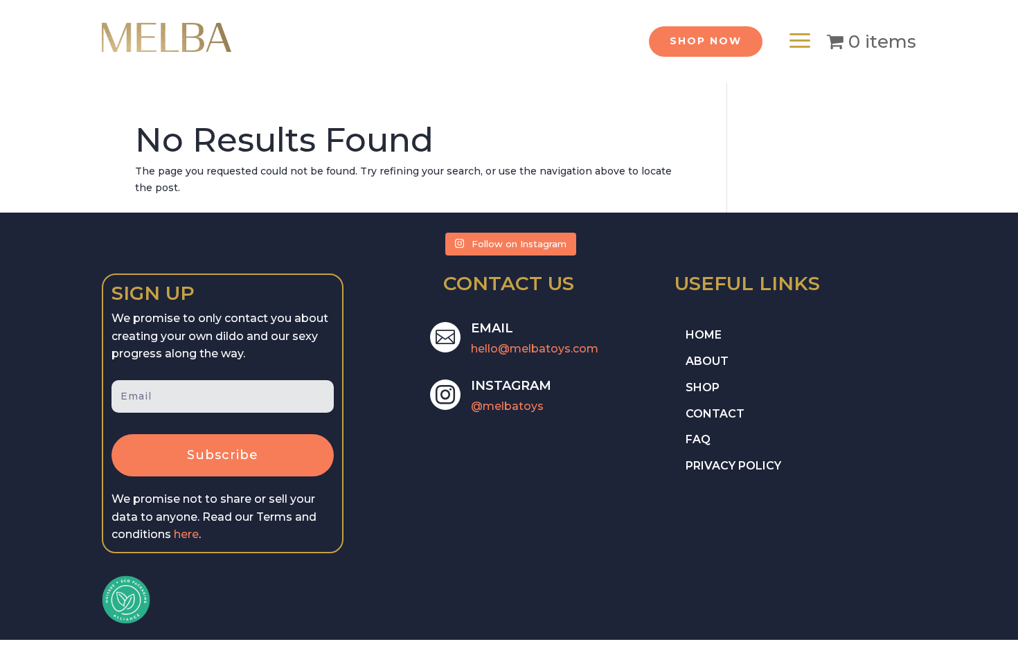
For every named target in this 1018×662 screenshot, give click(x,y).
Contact (715, 413)
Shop (703, 387)
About (707, 361)
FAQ (698, 439)
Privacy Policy (733, 465)
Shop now (706, 41)
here (186, 534)
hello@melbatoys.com (534, 348)
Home (704, 334)
